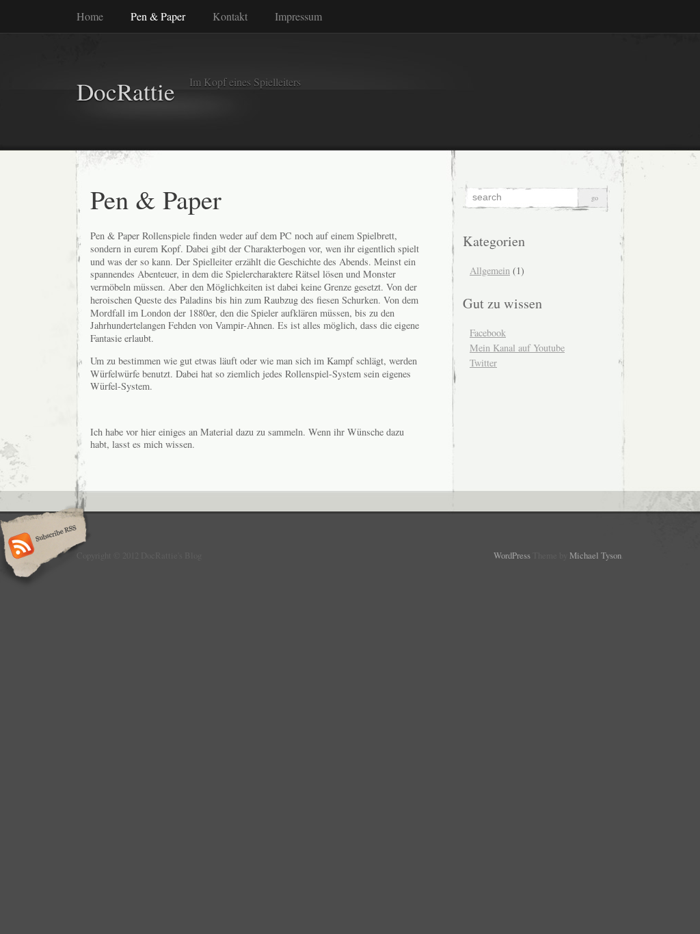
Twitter (483, 362)
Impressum (298, 16)
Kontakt (230, 16)
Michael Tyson (595, 555)
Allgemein (490, 270)
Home (90, 16)
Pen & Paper (158, 16)
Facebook (488, 332)
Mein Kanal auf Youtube (517, 347)
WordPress (512, 555)
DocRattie (126, 91)
